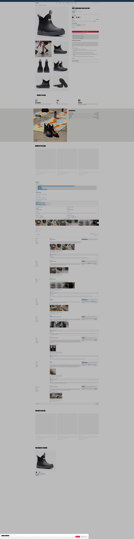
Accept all (77, 536)
